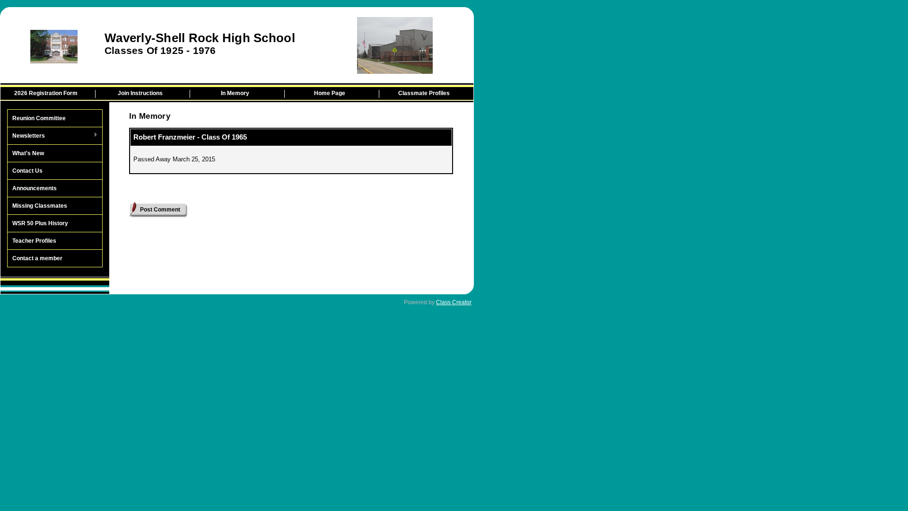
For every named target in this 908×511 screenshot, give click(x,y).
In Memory (235, 93)
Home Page (329, 93)
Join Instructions (140, 93)
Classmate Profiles (424, 93)
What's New (28, 153)
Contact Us (27, 170)
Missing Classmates (39, 206)
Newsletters (26, 136)
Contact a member (37, 258)
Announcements (34, 188)
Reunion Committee (39, 118)
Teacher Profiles (34, 241)
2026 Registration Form (46, 93)
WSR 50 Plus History (40, 223)
